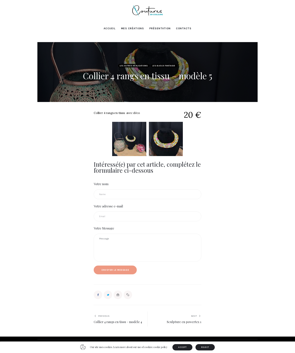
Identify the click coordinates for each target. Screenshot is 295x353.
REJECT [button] (205, 347)
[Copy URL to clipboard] (128, 295)
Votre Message (104, 228)
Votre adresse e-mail (108, 206)
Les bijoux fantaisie (163, 66)
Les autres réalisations (134, 66)
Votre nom (101, 184)
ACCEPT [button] (182, 347)
